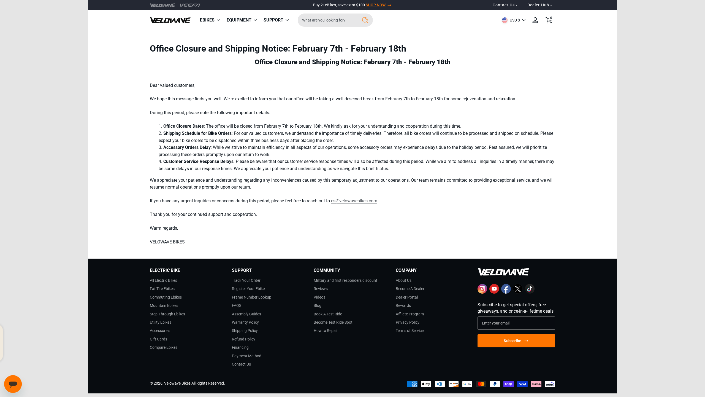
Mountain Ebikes (164, 305)
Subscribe (512, 341)
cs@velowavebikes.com (354, 200)
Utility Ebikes (160, 322)
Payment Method (246, 356)
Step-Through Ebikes (167, 314)
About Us (403, 280)
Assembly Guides (246, 314)
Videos (319, 297)
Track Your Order (246, 280)
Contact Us (241, 364)
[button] (548, 20)
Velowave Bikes (177, 383)
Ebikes (207, 20)
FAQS (236, 305)
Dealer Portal (407, 297)
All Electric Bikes (163, 280)
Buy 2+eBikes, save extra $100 (349, 5)
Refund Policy (243, 339)
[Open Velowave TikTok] (530, 292)
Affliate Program (410, 314)
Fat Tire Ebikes (162, 288)
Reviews (321, 288)
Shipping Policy (245, 330)
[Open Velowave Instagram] (482, 292)
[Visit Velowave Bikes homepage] (162, 5)
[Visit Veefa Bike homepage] (190, 5)
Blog (317, 305)
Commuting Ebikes (166, 297)
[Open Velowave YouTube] (494, 292)
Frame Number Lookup (251, 297)
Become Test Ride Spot (333, 322)
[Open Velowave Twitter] (518, 292)
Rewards (403, 305)
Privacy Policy (407, 322)
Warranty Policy (245, 322)
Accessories (160, 330)
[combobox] (326, 20)
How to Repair (326, 330)
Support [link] (273, 20)
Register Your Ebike (248, 288)
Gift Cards (158, 339)
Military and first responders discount (345, 280)
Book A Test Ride (328, 314)
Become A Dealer (410, 288)
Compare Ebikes (163, 347)
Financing (240, 347)
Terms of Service (410, 330)
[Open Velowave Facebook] (506, 292)
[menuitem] (188, 280)
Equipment (239, 20)
